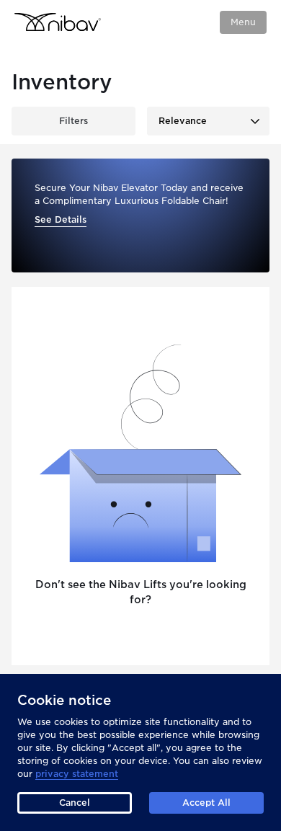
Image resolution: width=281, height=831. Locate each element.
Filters (73, 120)
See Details (60, 219)
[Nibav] (57, 22)
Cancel (74, 802)
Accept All (206, 802)
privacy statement (76, 773)
